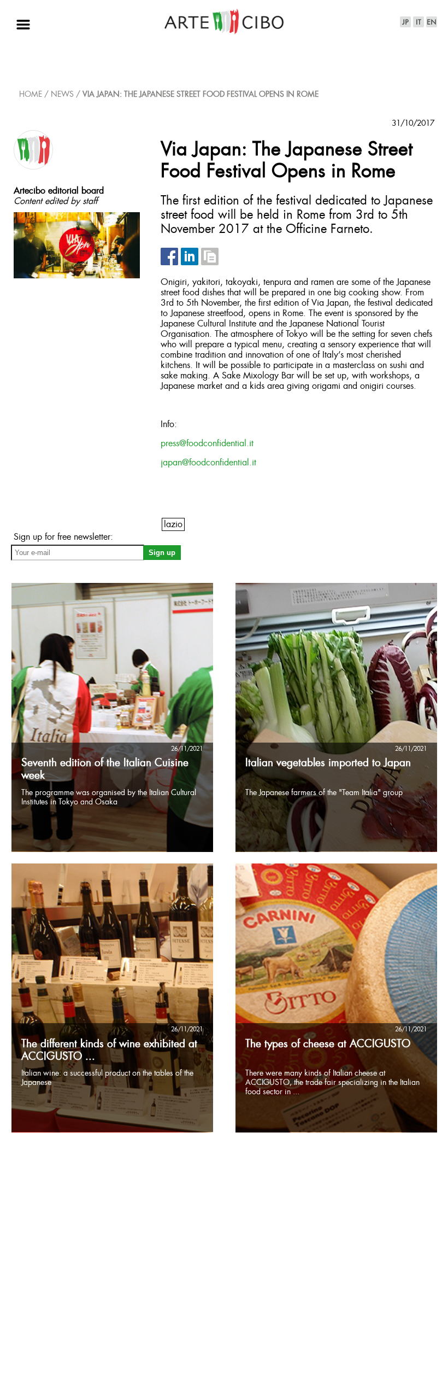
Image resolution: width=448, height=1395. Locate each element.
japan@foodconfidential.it (208, 463)
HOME (30, 95)
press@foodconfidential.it (207, 444)
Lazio (173, 525)
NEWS (62, 95)
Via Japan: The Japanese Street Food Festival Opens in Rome (200, 95)
